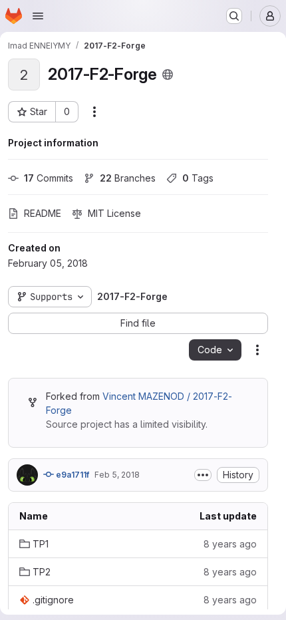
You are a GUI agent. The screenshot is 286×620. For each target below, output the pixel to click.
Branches (128, 178)
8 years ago (230, 543)
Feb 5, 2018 (117, 475)
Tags (198, 178)
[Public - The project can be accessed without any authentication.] (167, 74)
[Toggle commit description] (203, 475)
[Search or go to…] (234, 16)
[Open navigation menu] (38, 16)
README (42, 213)
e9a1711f (71, 475)
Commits (48, 178)
